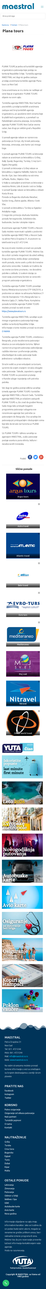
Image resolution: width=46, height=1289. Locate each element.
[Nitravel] (23, 693)
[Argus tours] (23, 486)
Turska (8, 1145)
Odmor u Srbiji (11, 1196)
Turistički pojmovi (13, 1120)
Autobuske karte (12, 1206)
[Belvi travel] (23, 575)
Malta (7, 1170)
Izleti (7, 1203)
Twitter (8, 1098)
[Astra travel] (23, 516)
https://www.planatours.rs (14, 311)
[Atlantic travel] (23, 545)
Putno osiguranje (12, 1109)
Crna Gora (9, 1149)
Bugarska (9, 1152)
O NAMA (6, 331)
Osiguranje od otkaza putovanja (19, 1113)
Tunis (7, 1160)
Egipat (7, 1156)
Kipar (7, 1167)
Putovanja (9, 1192)
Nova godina (10, 1214)
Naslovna (5, 25)
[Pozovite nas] (6, 1283)
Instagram (9, 1094)
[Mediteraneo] (23, 634)
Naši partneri (10, 1117)
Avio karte (9, 1210)
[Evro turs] (23, 604)
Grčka (7, 1142)
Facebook (9, 1090)
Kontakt (8, 1127)
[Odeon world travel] (23, 723)
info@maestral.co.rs (18, 1056)
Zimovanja (9, 1188)
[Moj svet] (23, 663)
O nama (8, 1124)
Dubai (7, 1163)
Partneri (14, 25)
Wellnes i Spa (11, 1199)
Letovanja (9, 1185)
